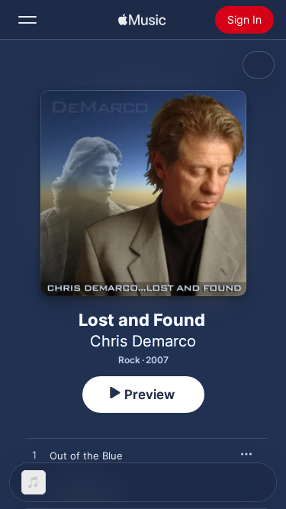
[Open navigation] (27, 20)
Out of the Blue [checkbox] (86, 455)
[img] (141, 20)
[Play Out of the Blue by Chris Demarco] (34, 455)
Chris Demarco (143, 341)
